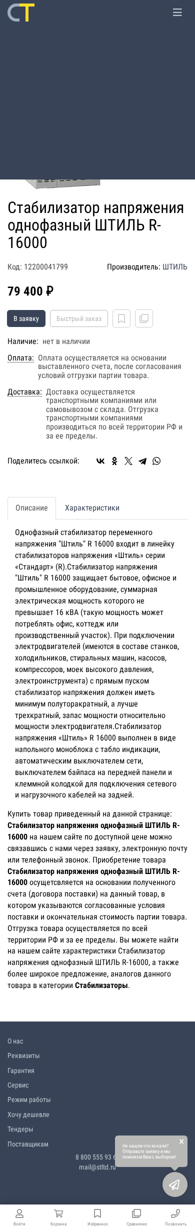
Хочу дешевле (29, 1114)
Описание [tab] (32, 507)
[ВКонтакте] (100, 461)
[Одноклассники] (114, 461)
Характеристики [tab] (92, 507)
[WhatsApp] (156, 461)
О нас (15, 1041)
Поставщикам (28, 1144)
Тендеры (21, 1129)
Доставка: (25, 392)
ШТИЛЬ (175, 267)
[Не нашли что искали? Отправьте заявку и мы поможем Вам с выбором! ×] (175, 1184)
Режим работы (29, 1100)
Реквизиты (24, 1056)
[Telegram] (142, 461)
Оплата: (21, 358)
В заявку (26, 318)
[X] (128, 461)
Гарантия (21, 1070)
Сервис (18, 1085)
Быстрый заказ (79, 318)
